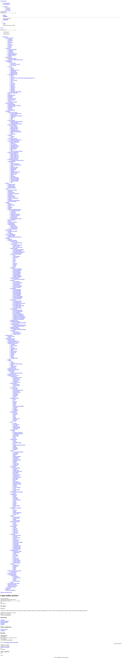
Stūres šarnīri (15, 533)
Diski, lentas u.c (16, 385)
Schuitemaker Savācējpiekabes (19, 316)
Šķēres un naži (14, 148)
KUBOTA (10, 97)
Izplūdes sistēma (14, 439)
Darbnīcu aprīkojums (12, 124)
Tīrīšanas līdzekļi (11, 224)
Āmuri (12, 162)
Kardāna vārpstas (11, 186)
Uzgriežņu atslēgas (14, 180)
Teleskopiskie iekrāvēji (15, 328)
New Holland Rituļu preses (18, 305)
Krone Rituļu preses (17, 304)
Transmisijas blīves (17, 545)
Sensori (14, 417)
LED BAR (10, 194)
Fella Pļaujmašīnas (17, 291)
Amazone (10, 39)
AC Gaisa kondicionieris (18, 451)
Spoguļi (14, 462)
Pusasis (14, 504)
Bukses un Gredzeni (17, 551)
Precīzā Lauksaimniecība (11, 234)
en (2, 27)
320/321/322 (13, 63)
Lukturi (7, 188)
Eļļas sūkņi (15, 473)
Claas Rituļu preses (17, 302)
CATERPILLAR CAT (12, 74)
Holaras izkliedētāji (17, 272)
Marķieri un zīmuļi (14, 167)
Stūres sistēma (13, 526)
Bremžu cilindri (16, 384)
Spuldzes (10, 199)
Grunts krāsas (13, 212)
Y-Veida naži (10, 233)
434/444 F (13, 90)
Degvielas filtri (16, 424)
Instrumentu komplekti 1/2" (16, 139)
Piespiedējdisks (16, 539)
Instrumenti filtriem (14, 122)
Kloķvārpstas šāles (17, 482)
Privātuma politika (4, 622)
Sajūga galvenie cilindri (18, 542)
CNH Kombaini (16, 283)
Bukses (14, 496)
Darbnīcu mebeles (14, 127)
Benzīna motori (9, 57)
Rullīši (14, 522)
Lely (14, 262)
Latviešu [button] (6, 6)
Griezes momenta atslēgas (16, 164)
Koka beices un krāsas (15, 214)
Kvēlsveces (15, 393)
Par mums (3, 620)
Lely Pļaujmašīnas (17, 295)
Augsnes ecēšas (14, 243)
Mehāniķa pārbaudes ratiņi (16, 131)
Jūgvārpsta (15, 536)
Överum (9, 47)
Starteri (12, 355)
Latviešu (8, 7)
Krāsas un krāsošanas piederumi (14, 209)
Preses (12, 132)
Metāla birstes (13, 169)
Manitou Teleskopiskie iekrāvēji (19, 329)
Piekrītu (2, 651)
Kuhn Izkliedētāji (16, 274)
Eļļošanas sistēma (16, 474)
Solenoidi (15, 419)
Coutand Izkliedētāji (17, 270)
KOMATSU (10, 96)
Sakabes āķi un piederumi (16, 507)
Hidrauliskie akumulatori (18, 433)
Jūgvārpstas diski (16, 537)
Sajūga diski (15, 541)
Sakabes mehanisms (17, 512)
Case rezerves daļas (12, 573)
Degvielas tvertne (16, 392)
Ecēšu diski (10, 40)
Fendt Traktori (16, 331)
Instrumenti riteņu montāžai (16, 123)
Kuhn (9, 43)
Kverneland (10, 44)
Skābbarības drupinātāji (15, 321)
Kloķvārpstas (15, 481)
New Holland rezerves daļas (13, 583)
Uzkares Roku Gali (12, 374)
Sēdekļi (9, 337)
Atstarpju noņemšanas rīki (16, 113)
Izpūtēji (12, 350)
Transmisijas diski (16, 547)
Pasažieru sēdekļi (16, 517)
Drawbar (15, 510)
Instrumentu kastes (14, 128)
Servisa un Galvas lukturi (13, 198)
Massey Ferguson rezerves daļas (14, 570)
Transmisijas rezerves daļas (13, 369)
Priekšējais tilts (14, 494)
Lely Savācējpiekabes (17, 313)
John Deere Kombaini (17, 286)
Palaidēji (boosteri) (12, 55)
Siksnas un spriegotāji (15, 521)
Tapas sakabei (16, 513)
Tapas (14, 506)
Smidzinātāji (15, 394)
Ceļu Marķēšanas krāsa (15, 210)
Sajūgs (9, 359)
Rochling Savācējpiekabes (18, 315)
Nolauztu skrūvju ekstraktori (16, 115)
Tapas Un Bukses (11, 99)
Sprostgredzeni (11, 223)
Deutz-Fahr (15, 257)
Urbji (12, 118)
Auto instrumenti (11, 120)
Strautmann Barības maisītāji (19, 251)
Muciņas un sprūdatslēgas (13, 152)
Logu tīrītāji (15, 458)
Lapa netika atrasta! (8, 592)
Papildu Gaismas (11, 195)
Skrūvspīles (13, 134)
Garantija (2, 624)
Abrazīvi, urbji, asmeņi (12, 112)
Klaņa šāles (15, 479)
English (8, 9)
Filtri (12, 346)
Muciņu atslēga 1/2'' (15, 154)
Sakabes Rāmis (14, 366)
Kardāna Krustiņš (11, 184)
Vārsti (14, 488)
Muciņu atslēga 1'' (14, 153)
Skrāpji (12, 175)
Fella (14, 258)
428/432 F (13, 88)
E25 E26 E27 (13, 65)
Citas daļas (13, 344)
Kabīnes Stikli (16, 457)
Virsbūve (12, 563)
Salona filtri (15, 429)
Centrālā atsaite (16, 552)
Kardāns (7, 183)
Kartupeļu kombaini (15, 278)
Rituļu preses (13, 299)
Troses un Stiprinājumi (12, 228)
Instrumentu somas (14, 145)
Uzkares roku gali (16, 560)
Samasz (14, 265)
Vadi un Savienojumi (12, 201)
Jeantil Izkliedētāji (16, 273)
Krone (14, 259)
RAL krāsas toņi (14, 216)
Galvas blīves (16, 475)
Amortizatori (15, 453)
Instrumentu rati (14, 129)
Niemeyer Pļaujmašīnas (18, 296)
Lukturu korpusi (16, 379)
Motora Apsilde (14, 351)
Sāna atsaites (15, 555)
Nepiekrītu (7, 651)
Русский (8, 10)
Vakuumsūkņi (8, 587)
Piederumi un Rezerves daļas (16, 363)
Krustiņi (14, 503)
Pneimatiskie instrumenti (13, 159)
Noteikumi (3, 623)
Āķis (12, 361)
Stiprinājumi (13, 367)
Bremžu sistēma (14, 383)
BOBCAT (10, 62)
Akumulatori (10, 50)
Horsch (9, 41)
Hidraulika (10, 207)
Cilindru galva (16, 470)
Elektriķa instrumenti (15, 163)
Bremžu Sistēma (11, 339)
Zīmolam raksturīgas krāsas (16, 218)
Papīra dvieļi (13, 225)
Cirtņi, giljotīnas (14, 126)
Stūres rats (15, 531)
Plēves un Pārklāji (11, 219)
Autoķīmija (10, 51)
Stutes (12, 137)
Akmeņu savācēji (14, 241)
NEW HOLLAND (12, 98)
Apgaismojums (14, 376)
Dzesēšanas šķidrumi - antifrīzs (14, 105)
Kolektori (15, 447)
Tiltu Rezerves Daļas (12, 368)
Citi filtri (15, 423)
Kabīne (12, 450)
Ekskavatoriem (9, 60)
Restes (14, 568)
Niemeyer (15, 263)
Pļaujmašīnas (13, 288)
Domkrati (10, 135)
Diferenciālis (15, 498)
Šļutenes (15, 403)
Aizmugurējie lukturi (17, 377)
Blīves (14, 399)
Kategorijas (5, 36)
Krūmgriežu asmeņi (15, 146)
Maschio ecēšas (16, 246)
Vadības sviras (16, 464)
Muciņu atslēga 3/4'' (15, 156)
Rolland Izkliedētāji (17, 276)
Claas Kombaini (16, 281)
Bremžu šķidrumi (11, 104)
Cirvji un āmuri (14, 144)
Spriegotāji (15, 525)
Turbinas (12, 356)
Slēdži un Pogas (16, 418)
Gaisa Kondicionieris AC (13, 340)
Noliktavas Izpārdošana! (10, 590)
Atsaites (12, 371)
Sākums (2, 592)
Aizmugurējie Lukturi (12, 190)
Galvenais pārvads (17, 499)
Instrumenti (8, 111)
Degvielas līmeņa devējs (18, 390)
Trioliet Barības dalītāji (17, 252)
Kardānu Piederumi (12, 187)
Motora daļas (13, 466)
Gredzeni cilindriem (17, 477)
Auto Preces (8, 48)
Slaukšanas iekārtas (14, 327)
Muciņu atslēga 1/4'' (15, 155)
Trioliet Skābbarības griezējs (19, 326)
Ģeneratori (13, 347)
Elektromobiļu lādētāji (12, 53)
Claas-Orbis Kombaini (17, 282)
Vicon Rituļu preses (17, 306)
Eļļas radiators (16, 472)
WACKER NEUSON (12, 102)
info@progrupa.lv (6, 3)
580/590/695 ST (14, 73)
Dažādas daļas (16, 565)
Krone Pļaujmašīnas (17, 292)
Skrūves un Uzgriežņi (12, 222)
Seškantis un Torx (14, 172)
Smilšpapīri (13, 116)
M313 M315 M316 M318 (16, 91)
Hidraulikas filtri (16, 426)
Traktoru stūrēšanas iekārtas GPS (14, 236)
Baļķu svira (13, 143)
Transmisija (13, 534)
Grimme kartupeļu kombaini (19, 279)
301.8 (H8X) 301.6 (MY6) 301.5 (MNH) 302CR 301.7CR (22, 78)
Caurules (15, 441)
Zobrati (14, 490)
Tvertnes (15, 408)
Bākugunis (10, 191)
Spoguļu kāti (15, 463)
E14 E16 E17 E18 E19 (15, 64)
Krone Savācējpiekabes (18, 311)
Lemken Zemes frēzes (17, 244)
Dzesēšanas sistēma (14, 398)
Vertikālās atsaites (16, 562)
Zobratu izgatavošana (12, 240)
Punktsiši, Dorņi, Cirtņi (15, 171)
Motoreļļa (10, 107)
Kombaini (13, 280)
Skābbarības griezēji (15, 323)
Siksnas (14, 402)
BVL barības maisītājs (17, 250)
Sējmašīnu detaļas (14, 320)
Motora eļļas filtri (16, 427)
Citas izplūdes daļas (17, 442)
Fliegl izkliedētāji (16, 271)
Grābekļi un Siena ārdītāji (16, 254)
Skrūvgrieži (13, 176)
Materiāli (7, 202)
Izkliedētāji (13, 267)
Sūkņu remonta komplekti (18, 406)
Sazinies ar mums (4, 629)
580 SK (12, 68)
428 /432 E (13, 83)
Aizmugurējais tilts (17, 535)
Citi (14, 400)
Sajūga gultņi (15, 543)
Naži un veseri (8, 230)
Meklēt (2, 12)
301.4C (12, 75)
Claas (14, 255)
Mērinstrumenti (14, 147)
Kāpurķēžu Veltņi (11, 95)
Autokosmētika (11, 52)
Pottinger (15, 264)
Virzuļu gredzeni (16, 489)
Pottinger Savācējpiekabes (18, 314)
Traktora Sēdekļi (9, 335)
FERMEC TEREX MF (13, 92)
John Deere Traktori (17, 332)
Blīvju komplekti (16, 467)
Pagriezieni (15, 380)
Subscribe (2, 600)
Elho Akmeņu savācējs (17, 242)
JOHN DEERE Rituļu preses (19, 303)
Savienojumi (15, 435)
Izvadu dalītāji (16, 434)
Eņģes (14, 455)
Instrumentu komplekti (12, 138)
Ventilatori (15, 409)
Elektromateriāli (11, 204)
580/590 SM (13, 71)
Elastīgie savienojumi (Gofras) (19, 445)
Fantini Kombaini (16, 284)
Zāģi (12, 150)
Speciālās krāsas (14, 217)
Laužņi (12, 166)
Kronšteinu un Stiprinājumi (13, 193)
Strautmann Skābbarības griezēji (19, 324)
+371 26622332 (6, 4)
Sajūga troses (15, 544)
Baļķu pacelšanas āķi (15, 142)
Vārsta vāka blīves (17, 487)
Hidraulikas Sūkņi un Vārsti (13, 342)
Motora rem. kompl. (17, 483)
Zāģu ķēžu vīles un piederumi (17, 151)
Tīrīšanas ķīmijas (14, 227)
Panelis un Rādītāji (17, 459)
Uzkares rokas (16, 559)
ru (3, 27)
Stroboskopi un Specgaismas (14, 200)
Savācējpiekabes (14, 308)
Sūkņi (14, 404)
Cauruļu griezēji (14, 114)
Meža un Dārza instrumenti (13, 140)
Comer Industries (16, 256)
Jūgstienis (13, 362)
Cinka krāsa (13, 211)
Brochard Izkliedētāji (17, 268)
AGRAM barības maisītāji (18, 249)
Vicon (14, 266)
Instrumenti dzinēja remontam (17, 121)
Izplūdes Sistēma (14, 348)
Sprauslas (12, 354)
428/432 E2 (13, 87)
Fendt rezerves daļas (12, 574)
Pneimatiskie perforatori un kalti (17, 160)
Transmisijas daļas (16, 546)
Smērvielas (10, 108)
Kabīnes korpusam (17, 456)
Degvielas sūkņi (14, 345)
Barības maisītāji (14, 248)
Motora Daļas (13, 352)
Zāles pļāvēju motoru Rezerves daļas (15, 59)
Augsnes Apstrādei (9, 37)
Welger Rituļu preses (17, 307)
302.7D (12, 82)
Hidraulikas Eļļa (11, 106)
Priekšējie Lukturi (11, 196)
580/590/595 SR (14, 72)
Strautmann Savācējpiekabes (19, 318)
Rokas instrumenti (11, 161)
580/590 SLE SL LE (15, 70)
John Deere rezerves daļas (13, 375)
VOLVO (10, 100)
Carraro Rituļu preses (17, 300)
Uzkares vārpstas (16, 561)
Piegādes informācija (5, 621)
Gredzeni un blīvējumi (17, 432)
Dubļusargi (15, 566)
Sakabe (9, 360)
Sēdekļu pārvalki (16, 520)
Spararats (15, 485)
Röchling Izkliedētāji (17, 275)
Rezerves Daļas (11, 336)
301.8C (12, 79)
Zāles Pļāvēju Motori (12, 58)
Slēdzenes (15, 461)
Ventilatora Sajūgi (14, 358)
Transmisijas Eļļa (11, 110)
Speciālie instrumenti (15, 178)
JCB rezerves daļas (12, 586)
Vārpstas (15, 486)
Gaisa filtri (15, 425)
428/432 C (13, 86)
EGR (14, 443)
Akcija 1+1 (8, 589)
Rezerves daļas (16, 518)
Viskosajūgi (15, 410)
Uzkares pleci (16, 558)
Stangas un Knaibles (15, 179)
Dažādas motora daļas (17, 471)
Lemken (9, 45)
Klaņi (14, 480)
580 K (12, 67)
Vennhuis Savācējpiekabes (18, 319)
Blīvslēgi (10, 203)
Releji (14, 415)
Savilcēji (10, 220)
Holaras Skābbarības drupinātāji (19, 322)
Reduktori (8, 238)
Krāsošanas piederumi (15, 215)
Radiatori (12, 353)
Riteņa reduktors (16, 505)
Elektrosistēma (14, 411)
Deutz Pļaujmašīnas (17, 290)
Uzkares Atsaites (11, 370)
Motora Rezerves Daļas (13, 343)
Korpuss (15, 502)
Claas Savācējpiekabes (17, 310)
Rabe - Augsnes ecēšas (17, 247)
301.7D (12, 76)
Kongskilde (10, 42)
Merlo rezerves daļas (12, 584)
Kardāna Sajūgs (11, 185)
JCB (9, 94)
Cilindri (14, 527)
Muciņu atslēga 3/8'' (15, 158)
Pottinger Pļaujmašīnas (17, 297)
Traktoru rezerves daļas (10, 338)
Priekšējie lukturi (16, 382)
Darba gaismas (16, 378)
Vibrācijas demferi (17, 549)
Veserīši (9, 232)
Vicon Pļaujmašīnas (17, 298)
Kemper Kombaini (17, 287)
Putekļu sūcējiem (14, 226)
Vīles (12, 119)
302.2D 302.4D (14, 80)
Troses (14, 386)
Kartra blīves (15, 478)
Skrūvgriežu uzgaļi (14, 177)
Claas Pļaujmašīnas (17, 289)
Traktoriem (13, 330)
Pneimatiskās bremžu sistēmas (17, 491)
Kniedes (9, 208)
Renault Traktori (16, 334)
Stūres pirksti (15, 530)
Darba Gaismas (11, 192)
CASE (9, 66)
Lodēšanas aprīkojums (15, 130)
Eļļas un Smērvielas (9, 103)
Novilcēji (12, 170)
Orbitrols (15, 529)
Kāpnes (14, 567)
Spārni (14, 569)
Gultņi (9, 206)
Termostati (15, 407)
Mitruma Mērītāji (11, 235)
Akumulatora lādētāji (12, 49)
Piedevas (10, 56)
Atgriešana (3, 630)
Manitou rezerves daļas (12, 585)
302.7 (12, 81)
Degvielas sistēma (14, 387)
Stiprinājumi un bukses (12, 231)
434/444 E (13, 89)
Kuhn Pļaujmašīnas (17, 294)
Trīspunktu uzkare (14, 550)
